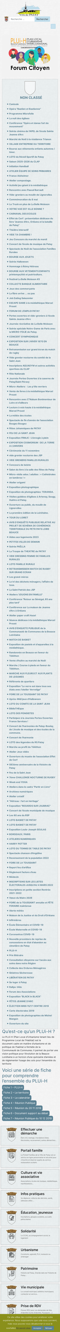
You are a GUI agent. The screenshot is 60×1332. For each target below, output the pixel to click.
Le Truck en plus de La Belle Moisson (29, 204)
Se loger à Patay (18, 982)
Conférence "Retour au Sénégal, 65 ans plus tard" (30, 601)
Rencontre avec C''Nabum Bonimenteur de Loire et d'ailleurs (32, 401)
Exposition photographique (24, 487)
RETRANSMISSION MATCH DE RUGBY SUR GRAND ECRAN (30, 570)
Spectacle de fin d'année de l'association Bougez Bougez (31, 422)
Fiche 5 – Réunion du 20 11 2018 (22, 1108)
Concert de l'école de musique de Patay (30, 244)
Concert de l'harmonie (21, 737)
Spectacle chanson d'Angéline (25, 853)
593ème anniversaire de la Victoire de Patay (30, 766)
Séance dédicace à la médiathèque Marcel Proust (32, 622)
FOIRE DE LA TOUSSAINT (23, 862)
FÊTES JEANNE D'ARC (21, 1001)
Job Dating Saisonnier (21, 298)
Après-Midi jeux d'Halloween (25, 699)
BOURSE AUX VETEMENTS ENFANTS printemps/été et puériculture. (29, 273)
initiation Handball (19, 166)
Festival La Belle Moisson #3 (24, 279)
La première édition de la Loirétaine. (29, 512)
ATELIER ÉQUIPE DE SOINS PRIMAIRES (30, 171)
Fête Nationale (17, 373)
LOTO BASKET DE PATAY (23, 820)
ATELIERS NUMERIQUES (22, 839)
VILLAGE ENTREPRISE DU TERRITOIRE (30, 144)
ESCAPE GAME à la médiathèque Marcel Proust (31, 304)
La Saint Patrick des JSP (22, 589)
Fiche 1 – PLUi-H (13, 1087)
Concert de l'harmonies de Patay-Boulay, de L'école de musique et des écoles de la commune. (31, 729)
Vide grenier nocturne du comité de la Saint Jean (30, 359)
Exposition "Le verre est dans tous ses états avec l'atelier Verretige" (30, 688)
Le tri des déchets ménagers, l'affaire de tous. (31, 583)
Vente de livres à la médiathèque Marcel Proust (31, 393)
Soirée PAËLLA (17, 546)
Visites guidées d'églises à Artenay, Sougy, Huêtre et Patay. (32, 498)
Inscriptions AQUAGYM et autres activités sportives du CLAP (32, 367)
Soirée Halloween (18, 261)
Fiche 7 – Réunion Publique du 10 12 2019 (27, 1118)
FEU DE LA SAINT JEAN (22, 433)
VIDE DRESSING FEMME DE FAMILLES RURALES (29, 558)
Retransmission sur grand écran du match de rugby (32, 351)
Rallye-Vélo (15, 987)
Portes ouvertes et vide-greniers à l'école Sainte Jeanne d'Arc (32, 317)
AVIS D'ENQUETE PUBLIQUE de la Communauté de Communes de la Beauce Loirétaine (32, 631)
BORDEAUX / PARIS (19, 834)
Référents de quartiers (21, 681)
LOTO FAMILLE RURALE (22, 564)
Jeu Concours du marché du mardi (28, 239)
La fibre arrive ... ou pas (22, 293)
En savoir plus (23, 1328)
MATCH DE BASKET (20, 639)
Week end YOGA (18, 782)
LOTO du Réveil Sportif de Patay (26, 156)
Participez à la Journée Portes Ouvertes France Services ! (31, 720)
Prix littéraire (16, 955)
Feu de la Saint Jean (20, 772)
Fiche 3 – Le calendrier (16, 1097)
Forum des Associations (22, 991)
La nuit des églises (19, 118)
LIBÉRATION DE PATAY (21, 977)
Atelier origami (17, 482)
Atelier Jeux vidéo (19, 751)
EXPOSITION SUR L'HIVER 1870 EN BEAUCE (28, 343)
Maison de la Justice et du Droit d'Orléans (32, 915)
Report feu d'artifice (20, 867)
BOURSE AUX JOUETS (21, 256)
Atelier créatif (16, 796)
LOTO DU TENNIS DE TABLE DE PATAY (30, 848)
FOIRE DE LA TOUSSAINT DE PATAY (28, 694)
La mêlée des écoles (20, 415)
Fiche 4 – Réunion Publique (19, 1102)
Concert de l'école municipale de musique (32, 810)
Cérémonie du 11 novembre (24, 450)
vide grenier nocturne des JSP (25, 455)
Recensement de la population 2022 (29, 858)
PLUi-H (13, 950)
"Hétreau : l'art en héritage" (24, 801)
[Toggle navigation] (53, 26)
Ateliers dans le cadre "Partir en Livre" (30, 786)
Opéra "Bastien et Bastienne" (25, 108)
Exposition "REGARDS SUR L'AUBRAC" (30, 805)
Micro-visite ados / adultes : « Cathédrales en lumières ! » (32, 476)
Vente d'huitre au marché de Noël (27, 660)
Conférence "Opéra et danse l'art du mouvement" (29, 125)
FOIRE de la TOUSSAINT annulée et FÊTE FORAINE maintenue (31, 904)
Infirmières (15, 920)
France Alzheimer (19, 175)
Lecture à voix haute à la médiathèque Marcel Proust (30, 409)
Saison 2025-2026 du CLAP (24, 161)
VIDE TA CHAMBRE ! (20, 234)
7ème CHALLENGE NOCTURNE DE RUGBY (32, 777)
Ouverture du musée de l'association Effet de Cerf (32, 758)
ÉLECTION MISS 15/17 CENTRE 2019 (29, 1006)
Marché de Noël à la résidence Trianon (30, 139)
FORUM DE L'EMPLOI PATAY (24, 311)
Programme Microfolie (21, 113)
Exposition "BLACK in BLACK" (25, 996)
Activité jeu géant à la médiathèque (28, 185)
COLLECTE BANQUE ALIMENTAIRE (28, 284)
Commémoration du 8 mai (23, 199)
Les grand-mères (18, 577)
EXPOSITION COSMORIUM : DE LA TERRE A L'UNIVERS (31, 444)
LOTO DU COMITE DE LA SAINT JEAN (29, 703)
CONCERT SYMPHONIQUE (23, 336)
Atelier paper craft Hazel (22, 615)
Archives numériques (21, 791)
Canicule (14, 104)
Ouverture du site (19, 1023)
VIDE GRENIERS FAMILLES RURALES (29, 460)
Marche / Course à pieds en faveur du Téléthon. (29, 667)
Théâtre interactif (18, 229)
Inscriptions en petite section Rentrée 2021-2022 (30, 891)
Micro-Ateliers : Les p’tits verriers (28, 386)
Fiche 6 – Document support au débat (25, 1113)
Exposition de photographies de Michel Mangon (30, 1017)
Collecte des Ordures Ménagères (27, 968)
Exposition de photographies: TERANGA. (31, 492)
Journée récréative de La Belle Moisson (31, 323)
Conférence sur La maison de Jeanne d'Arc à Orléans (29, 609)
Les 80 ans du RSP (19, 815)
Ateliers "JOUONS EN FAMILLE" (26, 594)
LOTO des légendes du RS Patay (26, 742)
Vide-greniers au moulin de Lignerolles (30, 194)
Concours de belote (20, 464)
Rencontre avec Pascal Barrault (26, 190)
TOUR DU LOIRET (18, 517)
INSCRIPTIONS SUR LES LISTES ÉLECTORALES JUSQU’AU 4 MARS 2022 (31, 883)
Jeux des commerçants (22, 288)
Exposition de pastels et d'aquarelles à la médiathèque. (31, 646)
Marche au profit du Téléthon (25, 747)
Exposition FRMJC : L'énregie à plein (29, 437)
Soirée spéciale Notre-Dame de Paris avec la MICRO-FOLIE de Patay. (32, 330)
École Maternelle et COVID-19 (25, 929)
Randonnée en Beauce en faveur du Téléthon (28, 654)
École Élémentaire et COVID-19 (26, 924)
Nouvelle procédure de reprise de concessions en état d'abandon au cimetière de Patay (27, 942)
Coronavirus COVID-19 (21, 934)
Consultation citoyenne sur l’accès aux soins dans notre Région (30, 962)
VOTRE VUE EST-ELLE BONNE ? (26, 209)
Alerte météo (16, 910)
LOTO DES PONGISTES (21, 713)
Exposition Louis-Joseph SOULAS (27, 829)
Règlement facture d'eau (22, 872)
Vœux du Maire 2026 (20, 897)
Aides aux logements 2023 (24, 537)
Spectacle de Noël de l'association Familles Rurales (32, 250)
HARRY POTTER (18, 843)
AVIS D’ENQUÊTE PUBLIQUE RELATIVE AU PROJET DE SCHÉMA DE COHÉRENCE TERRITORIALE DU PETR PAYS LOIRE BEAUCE (32, 527)
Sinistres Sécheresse (21, 972)
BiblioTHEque (16, 708)
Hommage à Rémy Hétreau (24, 266)
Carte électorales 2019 (21, 1010)
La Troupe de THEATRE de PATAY (27, 551)
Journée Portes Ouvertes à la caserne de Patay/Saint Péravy (31, 380)
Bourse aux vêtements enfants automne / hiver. (32, 150)
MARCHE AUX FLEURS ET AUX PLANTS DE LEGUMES (30, 675)
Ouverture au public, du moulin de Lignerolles (27, 506)
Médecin (14, 877)
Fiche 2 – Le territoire (16, 1092)
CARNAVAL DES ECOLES (22, 213)
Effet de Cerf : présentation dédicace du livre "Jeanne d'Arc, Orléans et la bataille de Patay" (31, 222)
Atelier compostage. (20, 180)
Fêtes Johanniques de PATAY (25, 428)
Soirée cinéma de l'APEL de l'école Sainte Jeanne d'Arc (31, 133)
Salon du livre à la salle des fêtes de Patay (31, 469)
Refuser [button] (48, 1328)
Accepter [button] (37, 1328)
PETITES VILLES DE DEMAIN (24, 541)
